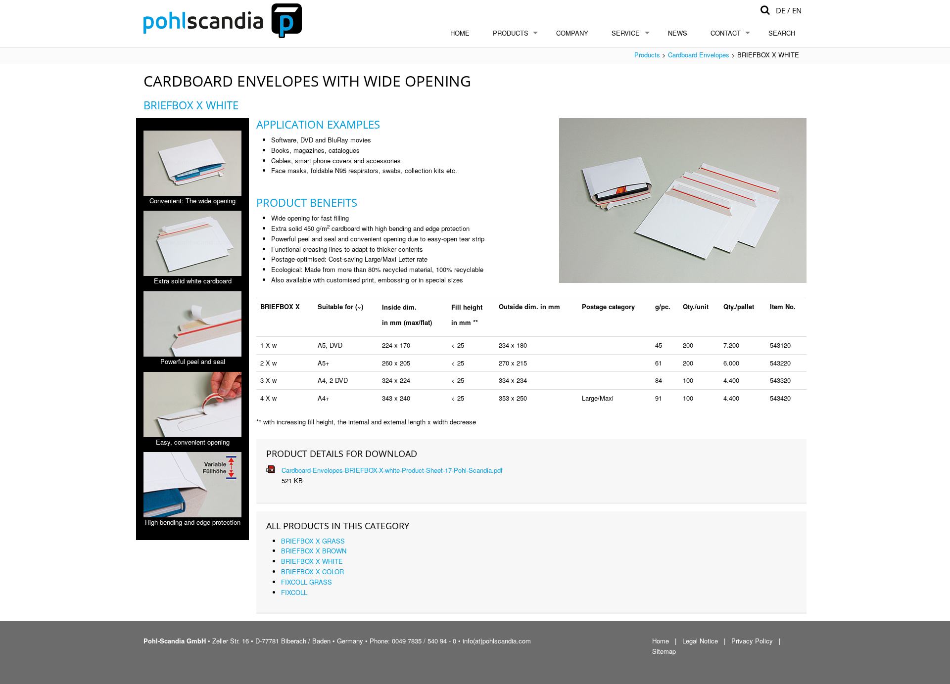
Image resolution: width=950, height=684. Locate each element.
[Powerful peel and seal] (192, 324)
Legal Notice (700, 640)
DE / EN (789, 10)
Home (460, 33)
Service (626, 33)
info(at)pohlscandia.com (497, 640)
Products (510, 33)
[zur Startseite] (222, 20)
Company (572, 33)
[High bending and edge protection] (192, 484)
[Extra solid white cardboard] (192, 243)
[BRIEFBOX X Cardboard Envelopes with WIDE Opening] (683, 200)
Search (781, 33)
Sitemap (664, 651)
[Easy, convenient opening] (192, 404)
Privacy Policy (752, 640)
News (677, 33)
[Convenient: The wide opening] (192, 163)
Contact (726, 33)
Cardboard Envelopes (698, 54)
